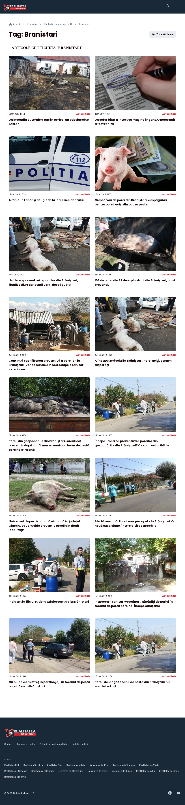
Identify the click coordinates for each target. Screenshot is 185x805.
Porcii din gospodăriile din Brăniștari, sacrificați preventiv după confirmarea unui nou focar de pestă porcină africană (49, 445)
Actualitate (83, 113)
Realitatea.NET (11, 765)
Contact (8, 744)
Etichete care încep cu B (58, 24)
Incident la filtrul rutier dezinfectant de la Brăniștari (49, 602)
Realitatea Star (54, 765)
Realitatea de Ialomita (15, 776)
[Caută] (167, 7)
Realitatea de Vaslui (149, 765)
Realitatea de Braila (97, 771)
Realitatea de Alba (145, 771)
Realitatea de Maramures (70, 771)
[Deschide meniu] (178, 6)
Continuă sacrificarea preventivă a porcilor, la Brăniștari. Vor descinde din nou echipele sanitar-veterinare (47, 365)
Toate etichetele (164, 34)
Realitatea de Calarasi (42, 771)
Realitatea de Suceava (15, 771)
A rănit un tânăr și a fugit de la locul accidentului (46, 200)
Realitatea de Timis (169, 771)
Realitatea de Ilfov (99, 765)
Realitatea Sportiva (33, 765)
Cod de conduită (80, 744)
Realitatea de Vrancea (124, 765)
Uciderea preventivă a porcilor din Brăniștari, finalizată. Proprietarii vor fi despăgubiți (43, 282)
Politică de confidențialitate (53, 744)
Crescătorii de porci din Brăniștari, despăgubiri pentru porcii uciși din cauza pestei (131, 202)
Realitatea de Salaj (75, 765)
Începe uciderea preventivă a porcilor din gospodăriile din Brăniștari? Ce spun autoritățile (132, 443)
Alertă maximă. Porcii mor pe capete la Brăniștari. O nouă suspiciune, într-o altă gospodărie (134, 523)
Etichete (32, 24)
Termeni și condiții (26, 744)
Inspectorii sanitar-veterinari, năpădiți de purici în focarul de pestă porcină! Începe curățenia (134, 604)
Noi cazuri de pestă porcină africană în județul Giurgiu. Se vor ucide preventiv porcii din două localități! (44, 525)
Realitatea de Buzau (122, 771)
